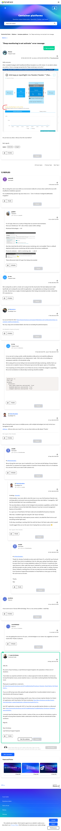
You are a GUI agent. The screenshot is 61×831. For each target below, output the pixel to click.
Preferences (53, 828)
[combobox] (30, 23)
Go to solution (50, 48)
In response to (17, 215)
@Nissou (5, 429)
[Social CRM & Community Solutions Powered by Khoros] (56, 785)
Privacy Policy (14, 825)
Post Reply (51, 747)
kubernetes (10, 146)
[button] (53, 820)
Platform (14, 34)
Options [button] (4, 37)
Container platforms (23, 34)
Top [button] (4, 785)
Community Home (5, 34)
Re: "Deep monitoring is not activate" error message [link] (41, 34)
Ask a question (8, 754)
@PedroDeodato (11, 460)
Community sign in (54, 8)
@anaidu (17, 495)
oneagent (17, 146)
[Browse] (6, 8)
